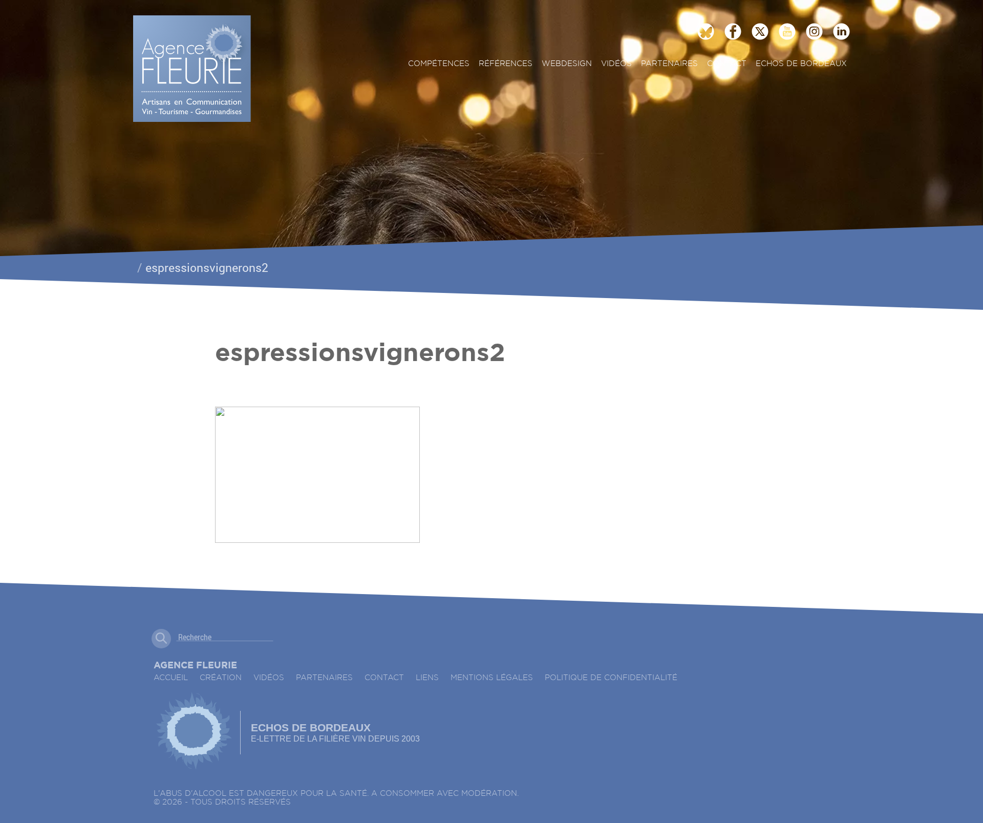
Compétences (438, 64)
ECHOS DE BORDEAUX (801, 64)
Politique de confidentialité (611, 678)
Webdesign (567, 64)
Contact (726, 64)
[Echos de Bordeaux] (193, 732)
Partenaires (669, 64)
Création (221, 678)
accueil (171, 678)
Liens (427, 678)
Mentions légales (492, 678)
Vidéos (616, 64)
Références (505, 64)
